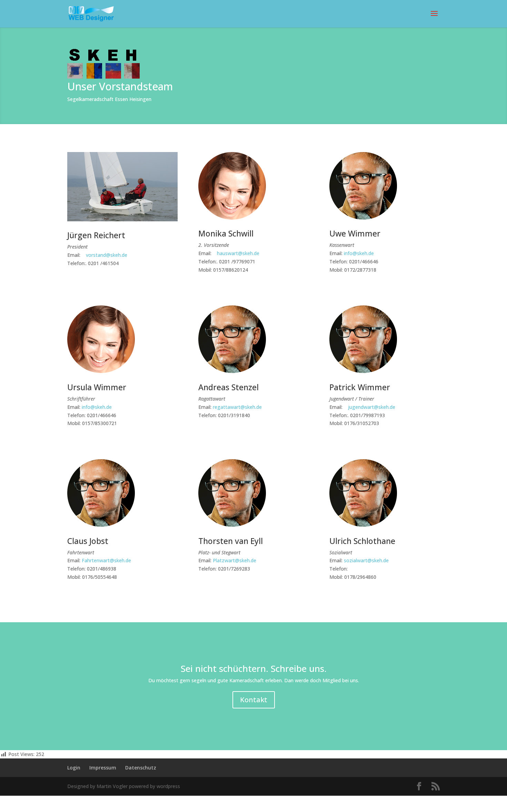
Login (73, 767)
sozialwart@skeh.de (366, 560)
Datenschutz (140, 767)
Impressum (102, 767)
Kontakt (253, 699)
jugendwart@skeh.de (371, 407)
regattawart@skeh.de (237, 407)
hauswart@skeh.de (238, 253)
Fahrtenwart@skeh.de (106, 560)
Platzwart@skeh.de (234, 560)
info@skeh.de (358, 253)
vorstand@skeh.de (106, 255)
